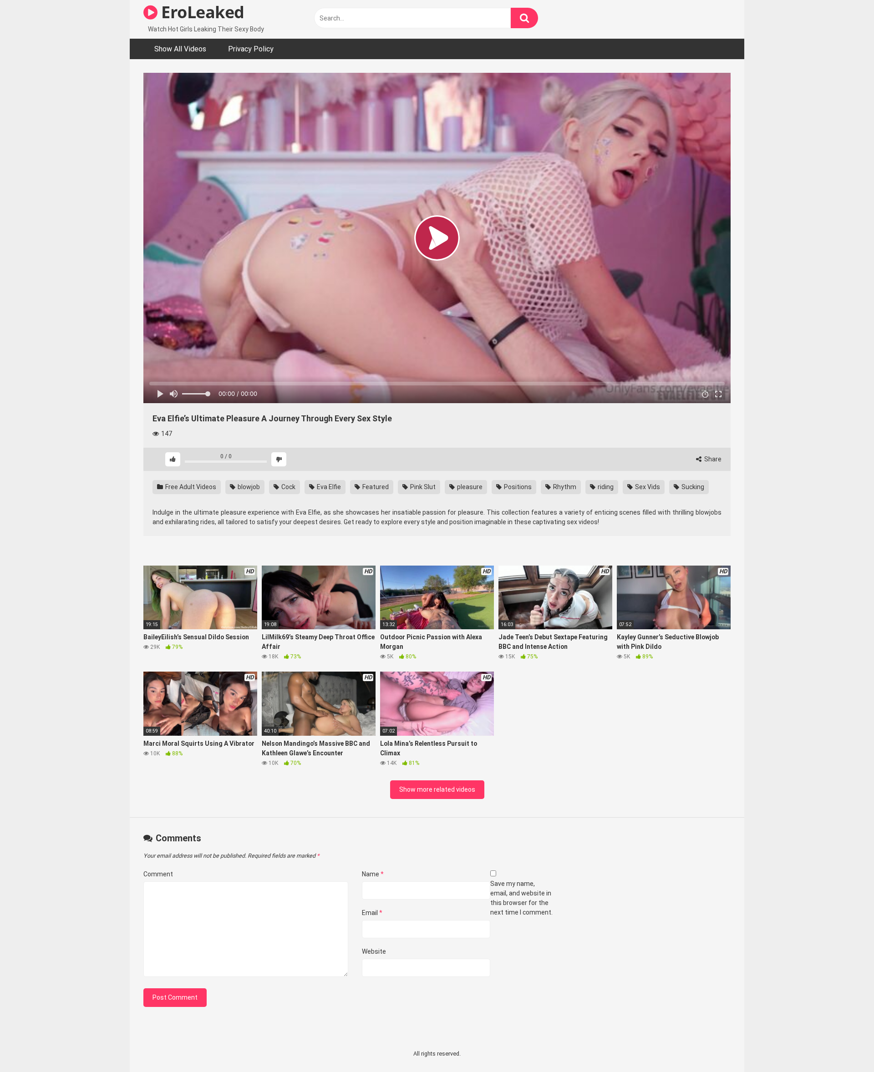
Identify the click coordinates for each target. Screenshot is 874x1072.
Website (374, 951)
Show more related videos (437, 789)
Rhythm (564, 486)
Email (372, 912)
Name (373, 874)
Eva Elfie (328, 486)
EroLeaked (201, 12)
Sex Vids (647, 486)
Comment (158, 874)
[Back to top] (843, 1044)
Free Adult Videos (190, 486)
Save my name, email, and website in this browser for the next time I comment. (521, 898)
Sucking (692, 486)
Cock (287, 486)
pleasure (469, 486)
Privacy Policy (251, 49)
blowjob (248, 486)
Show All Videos (180, 49)
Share (712, 459)
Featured (375, 486)
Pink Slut (422, 486)
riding (605, 486)
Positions (517, 486)
